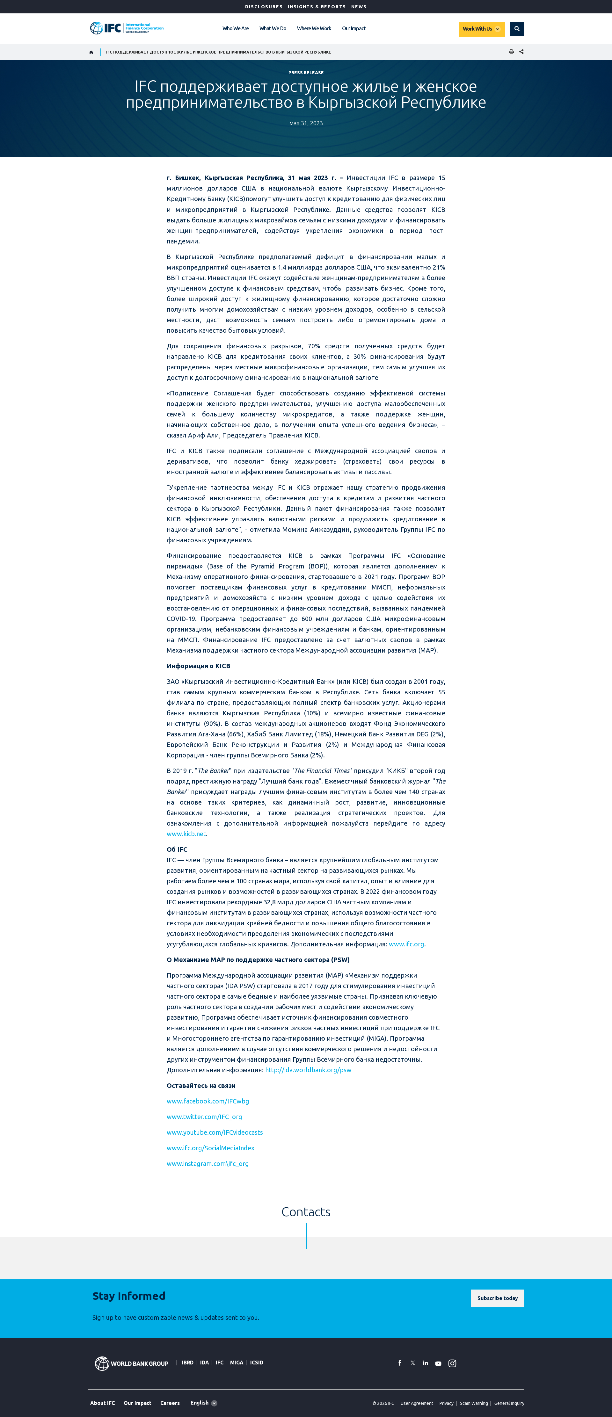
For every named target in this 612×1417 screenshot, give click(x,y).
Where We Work (314, 28)
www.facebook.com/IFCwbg (208, 1101)
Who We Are (235, 28)
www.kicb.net (186, 833)
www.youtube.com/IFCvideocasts (215, 1132)
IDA (204, 1362)
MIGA (237, 1362)
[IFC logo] (127, 28)
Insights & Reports (317, 6)
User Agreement (417, 1403)
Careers (170, 1403)
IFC (219, 1362)
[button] (517, 29)
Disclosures (264, 6)
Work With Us (477, 29)
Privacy (447, 1403)
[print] (510, 52)
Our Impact (354, 28)
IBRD (187, 1362)
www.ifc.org (406, 944)
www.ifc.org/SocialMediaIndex (210, 1148)
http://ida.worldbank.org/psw (308, 1070)
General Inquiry (509, 1403)
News (359, 6)
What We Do (272, 28)
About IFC (102, 1403)
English (199, 1403)
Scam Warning (474, 1403)
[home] (91, 52)
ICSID (256, 1362)
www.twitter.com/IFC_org (204, 1116)
